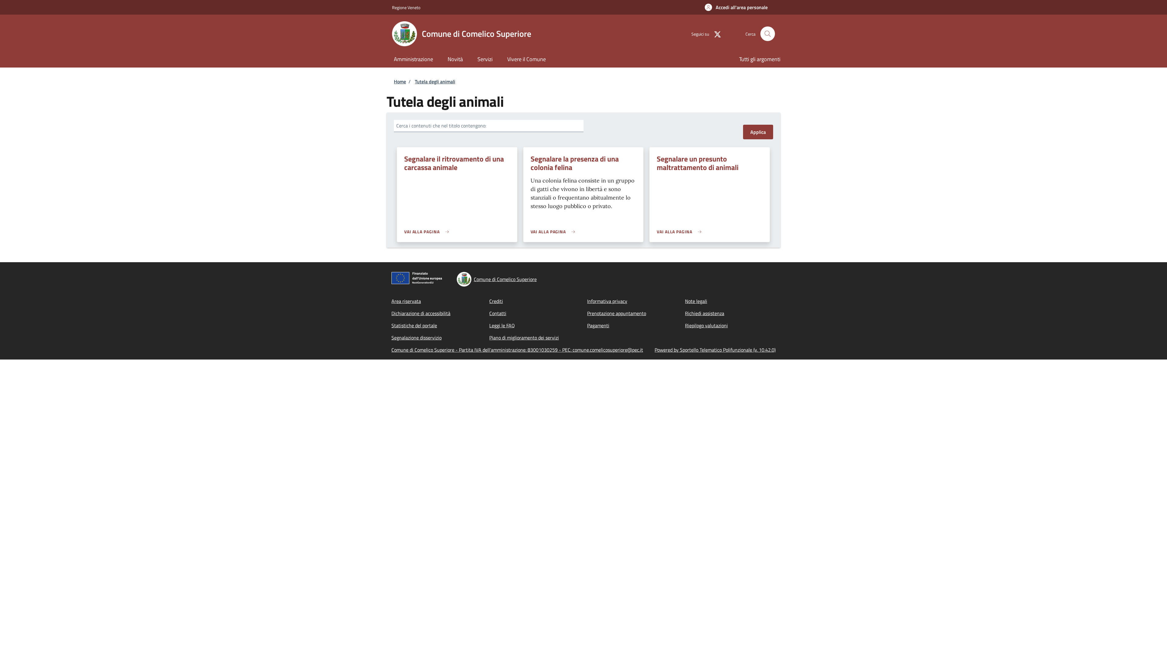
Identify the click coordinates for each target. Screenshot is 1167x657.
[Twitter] (715, 34)
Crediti (496, 301)
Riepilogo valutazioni (706, 325)
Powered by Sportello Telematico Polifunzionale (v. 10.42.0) (715, 349)
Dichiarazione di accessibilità (420, 313)
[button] (736, 7)
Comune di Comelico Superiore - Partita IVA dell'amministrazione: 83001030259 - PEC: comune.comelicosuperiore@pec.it (517, 349)
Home (400, 81)
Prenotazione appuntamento (616, 313)
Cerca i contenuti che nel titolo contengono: (441, 125)
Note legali (696, 301)
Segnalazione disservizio (416, 337)
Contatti (497, 313)
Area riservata (406, 301)
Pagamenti (598, 325)
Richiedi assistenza (704, 313)
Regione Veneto (406, 7)
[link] (428, 231)
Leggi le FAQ (502, 325)
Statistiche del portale (414, 325)
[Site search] (767, 33)
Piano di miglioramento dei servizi (524, 337)
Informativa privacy (607, 301)
